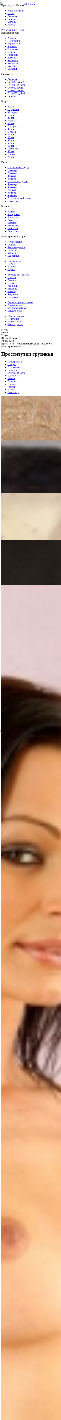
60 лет (11, 145)
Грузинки (13, 54)
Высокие (12, 288)
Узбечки (12, 52)
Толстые (12, 277)
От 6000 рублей (16, 87)
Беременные (14, 321)
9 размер (12, 195)
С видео (12, 364)
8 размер (12, 192)
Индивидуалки (16, 10)
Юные (11, 106)
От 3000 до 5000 (16, 85)
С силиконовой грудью (20, 198)
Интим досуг (14, 261)
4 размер (12, 178)
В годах (12, 131)
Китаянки (13, 60)
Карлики (12, 286)
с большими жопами (18, 274)
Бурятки (12, 66)
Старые (11, 154)
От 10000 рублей (16, 93)
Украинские (14, 43)
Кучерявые (13, 225)
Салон (11, 13)
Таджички (13, 49)
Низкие (11, 291)
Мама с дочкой (15, 324)
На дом (11, 389)
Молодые (13, 22)
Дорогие (12, 19)
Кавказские (14, 63)
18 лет (11, 115)
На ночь (12, 266)
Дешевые (12, 16)
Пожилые (13, 148)
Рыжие (11, 211)
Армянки (12, 46)
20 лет (11, 117)
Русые (11, 220)
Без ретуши (14, 255)
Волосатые (13, 231)
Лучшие (12, 244)
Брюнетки (13, 217)
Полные (12, 280)
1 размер (12, 170)
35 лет (11, 129)
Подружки (13, 318)
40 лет (11, 134)
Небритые (13, 228)
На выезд (12, 370)
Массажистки (15, 310)
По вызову (13, 392)
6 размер (12, 187)
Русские (12, 57)
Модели (12, 253)
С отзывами (14, 367)
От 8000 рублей (16, 90)
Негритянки (14, 40)
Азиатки (12, 38)
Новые (11, 378)
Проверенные (15, 361)
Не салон (12, 250)
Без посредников (16, 247)
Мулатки (12, 68)
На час (11, 263)
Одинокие (13, 297)
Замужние (13, 294)
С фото (11, 269)
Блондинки (14, 214)
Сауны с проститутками (20, 302)
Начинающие (15, 241)
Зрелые (11, 24)
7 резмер (12, 190)
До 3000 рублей (16, 82)
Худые (11, 283)
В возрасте (13, 126)
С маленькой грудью (18, 167)
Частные (12, 384)
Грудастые (13, 201)
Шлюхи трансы (16, 316)
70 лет (11, 157)
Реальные (13, 381)
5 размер (12, 184)
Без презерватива (17, 308)
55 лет (11, 143)
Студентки (13, 109)
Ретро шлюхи (15, 305)
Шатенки (12, 222)
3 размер (12, 176)
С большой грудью (18, 181)
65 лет (11, 151)
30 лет (11, 123)
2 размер (12, 173)
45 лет (11, 137)
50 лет (11, 140)
